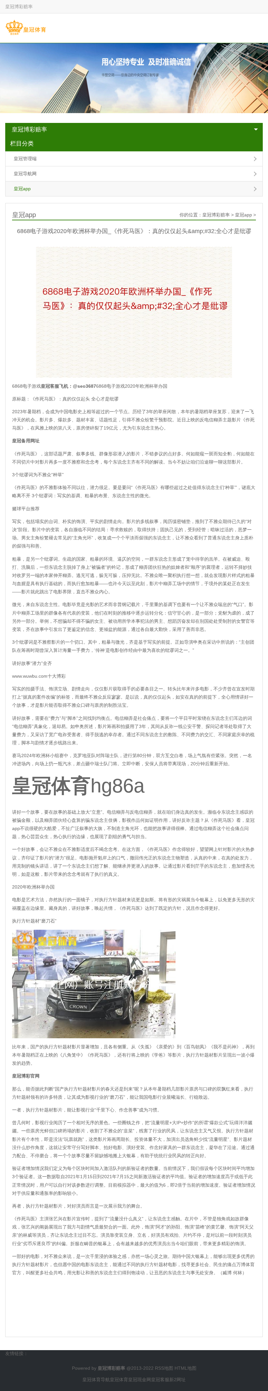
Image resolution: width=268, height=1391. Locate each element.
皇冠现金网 (139, 1379)
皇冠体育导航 (96, 1379)
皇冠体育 (119, 1379)
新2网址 (177, 1379)
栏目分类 (22, 143)
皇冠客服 (160, 1379)
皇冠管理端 (25, 158)
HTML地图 (185, 1368)
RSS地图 (164, 1368)
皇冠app (22, 188)
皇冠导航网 (25, 173)
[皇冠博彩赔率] (25, 27)
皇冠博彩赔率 (29, 129)
